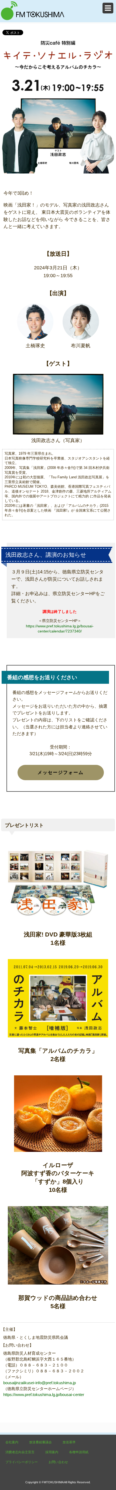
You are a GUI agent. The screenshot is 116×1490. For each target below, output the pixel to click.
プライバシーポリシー (21, 1462)
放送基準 (69, 1442)
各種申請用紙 (78, 1452)
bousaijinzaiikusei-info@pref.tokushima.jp (39, 1383)
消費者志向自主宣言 (20, 1452)
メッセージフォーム (60, 772)
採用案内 (51, 1452)
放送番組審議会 (40, 1442)
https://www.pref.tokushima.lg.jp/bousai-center (43, 1395)
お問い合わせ (58, 1462)
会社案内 (11, 1442)
